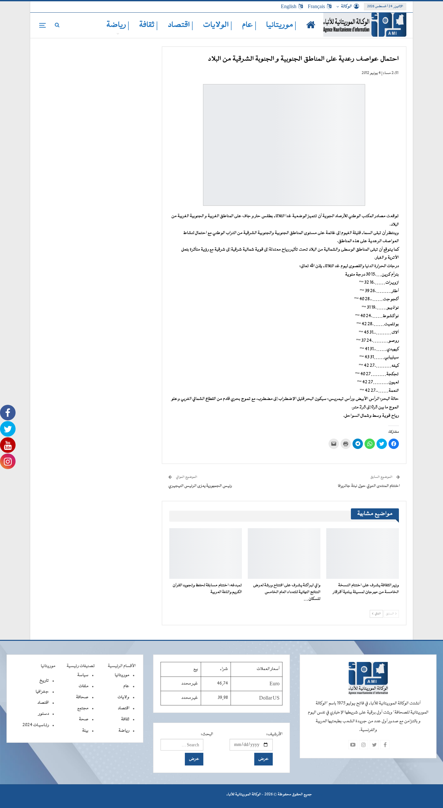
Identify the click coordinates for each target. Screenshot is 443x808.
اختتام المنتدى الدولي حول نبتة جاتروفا (369, 486)
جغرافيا (42, 691)
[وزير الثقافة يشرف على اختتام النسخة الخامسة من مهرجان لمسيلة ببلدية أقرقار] (362, 553)
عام (126, 686)
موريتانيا (122, 675)
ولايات (123, 697)
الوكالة (346, 6)
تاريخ (44, 680)
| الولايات (217, 25)
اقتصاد (123, 708)
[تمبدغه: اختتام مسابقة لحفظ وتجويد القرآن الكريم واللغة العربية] (205, 553)
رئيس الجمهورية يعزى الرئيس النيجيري (200, 486)
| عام (249, 25)
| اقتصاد (180, 25)
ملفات (83, 686)
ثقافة (125, 719)
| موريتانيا (281, 25)
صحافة (82, 697)
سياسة (83, 675)
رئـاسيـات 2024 (35, 725)
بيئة (85, 730)
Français (316, 6)
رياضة (123, 730)
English (288, 6)
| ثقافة (148, 25)
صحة (84, 719)
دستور (43, 713)
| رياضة (117, 25)
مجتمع (83, 708)
